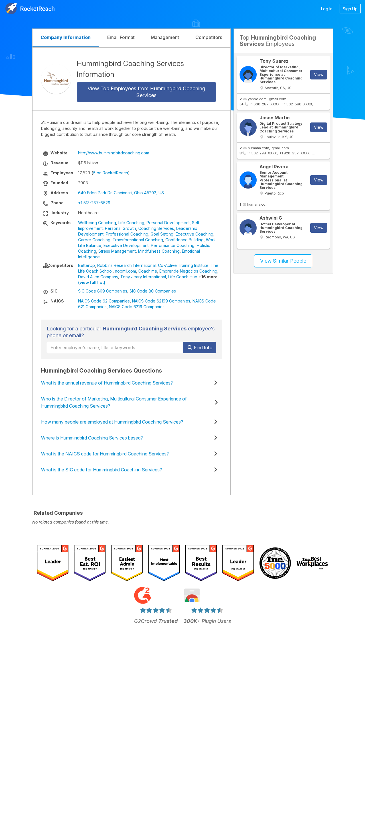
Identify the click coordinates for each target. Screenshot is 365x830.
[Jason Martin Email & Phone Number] (248, 127)
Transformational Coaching (138, 239)
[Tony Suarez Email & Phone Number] (248, 74)
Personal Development (168, 222)
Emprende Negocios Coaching (188, 271)
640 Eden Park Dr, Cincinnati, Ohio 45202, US (121, 192)
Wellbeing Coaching (97, 222)
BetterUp (86, 265)
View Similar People (283, 261)
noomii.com (125, 271)
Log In (326, 8)
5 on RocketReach (110, 172)
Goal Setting (162, 234)
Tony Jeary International (143, 276)
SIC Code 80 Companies (152, 291)
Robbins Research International (126, 265)
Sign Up (350, 8)
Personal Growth (120, 228)
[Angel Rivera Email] (248, 180)
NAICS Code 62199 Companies (161, 301)
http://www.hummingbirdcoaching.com (113, 152)
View (318, 74)
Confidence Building (184, 239)
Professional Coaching (127, 234)
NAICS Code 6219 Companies (137, 306)
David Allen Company (98, 276)
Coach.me (147, 271)
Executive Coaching (194, 234)
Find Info (202, 347)
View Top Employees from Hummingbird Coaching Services (146, 91)
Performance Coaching (172, 245)
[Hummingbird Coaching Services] (56, 79)
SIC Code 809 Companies (102, 291)
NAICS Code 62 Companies (104, 301)
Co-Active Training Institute (183, 265)
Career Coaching (94, 239)
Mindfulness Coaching (159, 251)
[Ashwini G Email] (248, 227)
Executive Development (126, 245)
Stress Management (117, 251)
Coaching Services (156, 228)
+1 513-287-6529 (94, 202)
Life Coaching (131, 222)
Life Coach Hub (182, 276)
